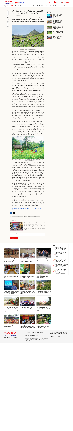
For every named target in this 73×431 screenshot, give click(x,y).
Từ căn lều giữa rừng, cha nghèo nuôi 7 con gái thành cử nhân (62, 260)
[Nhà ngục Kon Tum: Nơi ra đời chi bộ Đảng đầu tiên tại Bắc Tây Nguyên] (43, 301)
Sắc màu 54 (35, 5)
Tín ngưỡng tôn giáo (19, 5)
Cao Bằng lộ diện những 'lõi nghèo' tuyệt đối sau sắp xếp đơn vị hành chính (42, 276)
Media (47, 5)
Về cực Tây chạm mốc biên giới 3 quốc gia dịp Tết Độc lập (43, 259)
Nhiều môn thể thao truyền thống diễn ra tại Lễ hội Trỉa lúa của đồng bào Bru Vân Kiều (34, 223)
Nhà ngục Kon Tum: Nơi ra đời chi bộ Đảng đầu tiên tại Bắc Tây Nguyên (43, 309)
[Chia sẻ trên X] (8, 19)
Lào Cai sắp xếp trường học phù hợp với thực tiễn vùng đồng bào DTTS (57, 22)
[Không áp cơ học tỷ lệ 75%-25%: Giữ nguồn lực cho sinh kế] (43, 285)
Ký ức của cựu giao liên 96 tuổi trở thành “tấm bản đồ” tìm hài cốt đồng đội (61, 254)
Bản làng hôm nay (28, 5)
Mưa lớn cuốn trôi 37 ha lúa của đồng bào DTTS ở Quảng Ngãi (58, 27)
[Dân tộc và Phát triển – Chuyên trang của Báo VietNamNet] (8, 2)
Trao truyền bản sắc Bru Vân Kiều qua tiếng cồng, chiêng (26, 308)
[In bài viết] (8, 24)
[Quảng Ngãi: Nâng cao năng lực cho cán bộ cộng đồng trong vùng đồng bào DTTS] (49, 16)
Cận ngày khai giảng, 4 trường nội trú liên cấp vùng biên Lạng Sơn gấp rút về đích (11, 260)
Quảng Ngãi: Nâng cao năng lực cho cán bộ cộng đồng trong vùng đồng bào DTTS (57, 16)
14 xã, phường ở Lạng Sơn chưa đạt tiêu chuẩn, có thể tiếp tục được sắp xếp (62, 265)
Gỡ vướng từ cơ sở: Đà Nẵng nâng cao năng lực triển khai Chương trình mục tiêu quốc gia (27, 326)
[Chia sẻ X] (14, 213)
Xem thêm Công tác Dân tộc (11, 245)
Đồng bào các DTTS (20, 216)
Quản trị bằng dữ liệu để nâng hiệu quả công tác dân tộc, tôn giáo (11, 276)
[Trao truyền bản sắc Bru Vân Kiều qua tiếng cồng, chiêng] (27, 301)
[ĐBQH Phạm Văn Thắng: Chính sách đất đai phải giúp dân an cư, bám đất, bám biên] (27, 269)
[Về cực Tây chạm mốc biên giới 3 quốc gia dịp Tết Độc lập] (43, 253)
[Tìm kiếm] (64, 5)
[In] (19, 213)
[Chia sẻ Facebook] (8, 17)
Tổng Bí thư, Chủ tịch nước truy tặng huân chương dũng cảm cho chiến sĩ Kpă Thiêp (61, 271)
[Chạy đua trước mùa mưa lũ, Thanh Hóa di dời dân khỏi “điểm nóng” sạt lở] (43, 319)
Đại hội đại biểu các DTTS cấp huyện (34, 216)
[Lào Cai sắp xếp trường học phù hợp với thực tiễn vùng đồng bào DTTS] (49, 21)
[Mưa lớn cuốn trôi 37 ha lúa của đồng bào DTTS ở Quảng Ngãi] (49, 27)
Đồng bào (13, 216)
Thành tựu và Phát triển (54, 5)
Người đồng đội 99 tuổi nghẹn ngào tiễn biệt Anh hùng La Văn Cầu (61, 248)
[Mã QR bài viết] (8, 26)
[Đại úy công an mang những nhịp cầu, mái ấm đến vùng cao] (49, 37)
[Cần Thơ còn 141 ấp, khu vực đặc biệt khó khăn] (11, 319)
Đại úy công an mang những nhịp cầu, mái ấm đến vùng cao (57, 37)
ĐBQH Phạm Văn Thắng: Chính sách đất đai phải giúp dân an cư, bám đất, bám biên (27, 276)
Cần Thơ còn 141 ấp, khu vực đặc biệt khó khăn (11, 325)
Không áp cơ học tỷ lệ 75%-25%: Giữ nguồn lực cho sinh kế (43, 292)
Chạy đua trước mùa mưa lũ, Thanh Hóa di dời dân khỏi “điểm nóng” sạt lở (42, 326)
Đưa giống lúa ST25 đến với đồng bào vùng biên (58, 32)
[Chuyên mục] (67, 5)
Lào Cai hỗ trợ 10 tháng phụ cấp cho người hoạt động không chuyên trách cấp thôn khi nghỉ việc (11, 309)
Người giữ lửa (41, 5)
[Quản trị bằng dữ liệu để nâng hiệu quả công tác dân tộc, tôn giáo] (11, 269)
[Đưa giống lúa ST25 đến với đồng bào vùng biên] (49, 32)
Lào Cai (25, 216)
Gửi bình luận (14, 238)
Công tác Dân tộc (10, 5)
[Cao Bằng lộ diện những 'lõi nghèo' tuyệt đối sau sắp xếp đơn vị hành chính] (43, 269)
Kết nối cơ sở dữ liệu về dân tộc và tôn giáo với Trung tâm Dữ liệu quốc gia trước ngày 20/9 (27, 260)
